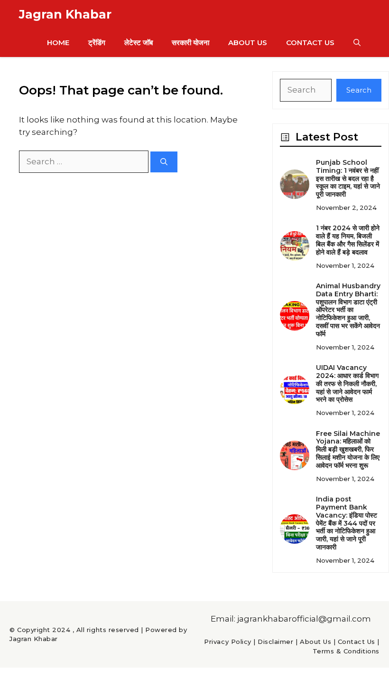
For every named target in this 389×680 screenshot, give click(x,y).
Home (58, 42)
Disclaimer (275, 641)
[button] (357, 42)
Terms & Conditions (346, 651)
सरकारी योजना (190, 42)
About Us (247, 42)
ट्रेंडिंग (96, 42)
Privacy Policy (227, 641)
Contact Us (310, 42)
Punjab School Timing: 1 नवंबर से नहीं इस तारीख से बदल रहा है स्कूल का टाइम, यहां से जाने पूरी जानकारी (348, 178)
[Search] (163, 162)
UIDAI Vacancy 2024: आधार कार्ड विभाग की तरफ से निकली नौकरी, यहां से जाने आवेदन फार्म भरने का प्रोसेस (347, 383)
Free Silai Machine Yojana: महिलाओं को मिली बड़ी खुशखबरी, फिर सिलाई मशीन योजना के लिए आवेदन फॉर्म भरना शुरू (348, 449)
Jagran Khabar (65, 14)
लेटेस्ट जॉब (138, 42)
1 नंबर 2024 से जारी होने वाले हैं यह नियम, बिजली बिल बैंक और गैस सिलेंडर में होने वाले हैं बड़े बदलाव (348, 240)
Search (358, 89)
